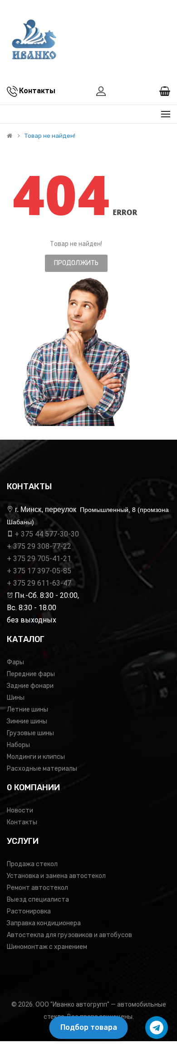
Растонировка (29, 911)
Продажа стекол (32, 864)
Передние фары (31, 674)
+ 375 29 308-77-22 (39, 546)
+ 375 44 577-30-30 (47, 534)
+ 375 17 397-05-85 (39, 571)
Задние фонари (30, 686)
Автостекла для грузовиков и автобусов (69, 935)
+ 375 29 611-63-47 (39, 583)
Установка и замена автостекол (56, 876)
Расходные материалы (42, 768)
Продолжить (76, 263)
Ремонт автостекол (37, 888)
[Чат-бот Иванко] (156, 1027)
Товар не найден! (50, 136)
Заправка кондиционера (44, 923)
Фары (15, 662)
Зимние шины (27, 721)
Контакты (22, 822)
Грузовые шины (30, 733)
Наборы (18, 745)
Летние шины (27, 709)
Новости (20, 810)
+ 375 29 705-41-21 (39, 558)
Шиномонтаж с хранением (47, 947)
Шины (16, 698)
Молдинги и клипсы (36, 757)
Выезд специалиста (38, 899)
